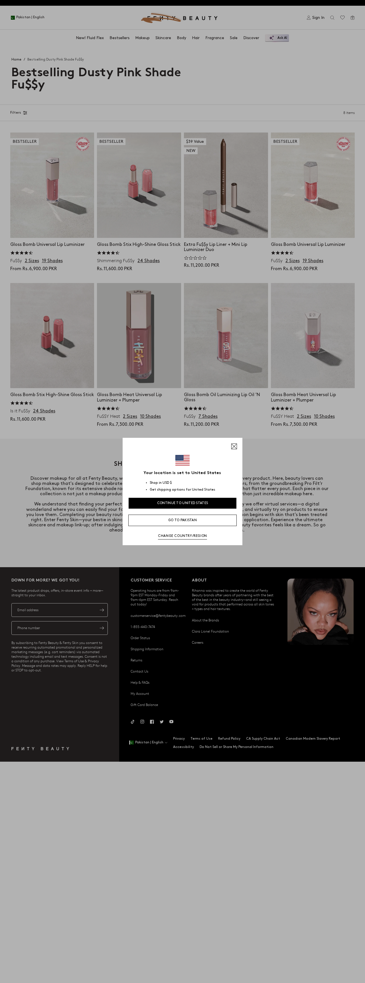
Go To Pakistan (182, 520)
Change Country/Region (182, 535)
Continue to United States (182, 503)
